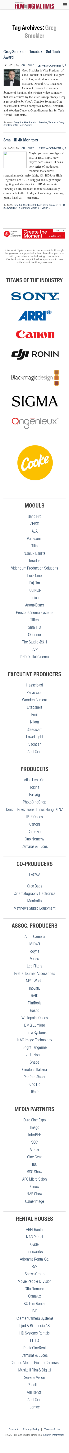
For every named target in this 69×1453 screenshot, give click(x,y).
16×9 (35, 1091)
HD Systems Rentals (34, 1333)
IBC (34, 1164)
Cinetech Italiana (34, 1069)
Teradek (43, 122)
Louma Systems (35, 1032)
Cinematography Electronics (34, 893)
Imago (34, 1127)
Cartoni (34, 824)
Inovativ (34, 988)
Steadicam (34, 729)
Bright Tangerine (34, 1047)
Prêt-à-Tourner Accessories (34, 973)
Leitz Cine (34, 575)
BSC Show (34, 1171)
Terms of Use (52, 1429)
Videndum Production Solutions (34, 568)
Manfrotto (34, 901)
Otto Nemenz (34, 839)
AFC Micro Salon (34, 1179)
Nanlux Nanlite (34, 553)
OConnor (34, 634)
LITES (34, 1340)
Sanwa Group (34, 1274)
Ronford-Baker (34, 1077)
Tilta (34, 546)
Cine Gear (34, 1157)
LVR (34, 1311)
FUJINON (35, 590)
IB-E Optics (34, 817)
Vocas (34, 958)
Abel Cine (34, 751)
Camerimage (34, 1201)
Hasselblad (34, 685)
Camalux (34, 1296)
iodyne (34, 951)
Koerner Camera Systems (34, 1318)
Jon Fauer (27, 65)
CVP (34, 649)
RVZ (35, 1266)
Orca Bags (34, 886)
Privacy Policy (31, 1429)
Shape (34, 1062)
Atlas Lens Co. (34, 780)
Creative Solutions (32, 205)
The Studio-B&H (34, 642)
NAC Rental (34, 1237)
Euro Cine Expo (34, 1120)
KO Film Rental (34, 1303)
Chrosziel (34, 831)
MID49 (34, 944)
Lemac (35, 1407)
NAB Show (34, 1194)
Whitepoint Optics (34, 1018)
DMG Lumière (34, 1025)
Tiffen (34, 620)
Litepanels (34, 707)
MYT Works (34, 981)
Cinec (34, 1186)
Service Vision (34, 1377)
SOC (34, 1142)
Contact (13, 1429)
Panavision (34, 692)
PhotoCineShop (34, 802)
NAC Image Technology (34, 1040)
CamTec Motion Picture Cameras (35, 1362)
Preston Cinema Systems (34, 612)
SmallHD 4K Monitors (20, 140)
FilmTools (34, 1003)
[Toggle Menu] (63, 4)
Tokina (34, 787)
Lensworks (34, 1252)
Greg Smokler (21, 122)
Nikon (34, 722)
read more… (21, 115)
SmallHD (34, 627)
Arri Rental (34, 1392)
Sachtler (34, 744)
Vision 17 (36, 208)
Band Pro (34, 516)
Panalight (34, 1385)
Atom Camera (35, 936)
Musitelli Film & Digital (34, 1370)
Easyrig (34, 794)
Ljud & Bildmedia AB (34, 1325)
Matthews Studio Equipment (34, 908)
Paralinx (33, 122)
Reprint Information (53, 1434)
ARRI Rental (34, 1229)
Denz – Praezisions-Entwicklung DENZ (34, 809)
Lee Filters (34, 966)
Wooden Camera (34, 700)
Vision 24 (47, 208)
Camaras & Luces (34, 846)
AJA (35, 531)
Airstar (34, 1149)
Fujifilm (34, 583)
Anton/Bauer (34, 605)
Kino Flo (34, 1084)
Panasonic (34, 538)
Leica (34, 597)
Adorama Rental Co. (34, 1259)
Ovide (34, 1244)
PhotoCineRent (34, 1348)
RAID (34, 995)
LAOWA (34, 874)
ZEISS (34, 523)
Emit (34, 714)
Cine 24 (18, 205)
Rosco (34, 1010)
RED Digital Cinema (34, 657)
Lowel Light (34, 737)
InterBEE (34, 1135)
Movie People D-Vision (35, 1281)
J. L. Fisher (34, 1055)
